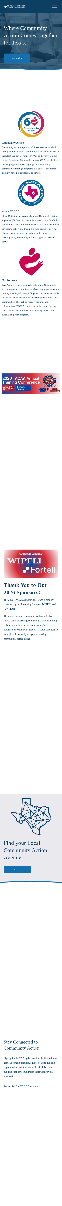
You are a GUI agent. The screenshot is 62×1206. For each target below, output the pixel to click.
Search (17, 869)
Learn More (17, 58)
